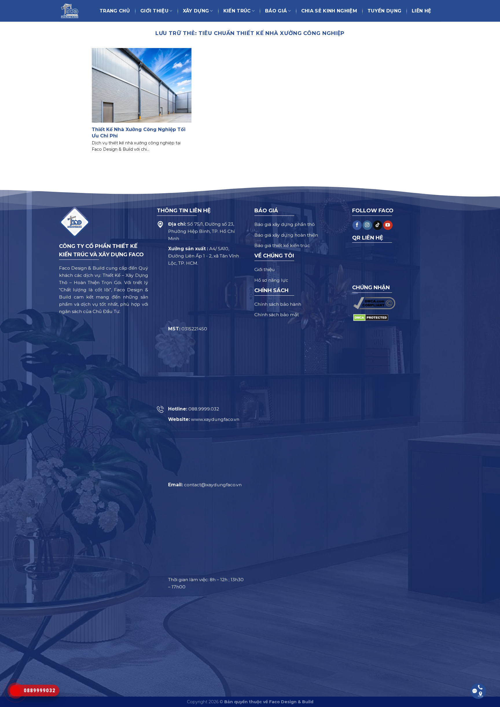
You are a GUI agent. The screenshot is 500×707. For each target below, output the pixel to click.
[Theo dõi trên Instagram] (367, 225)
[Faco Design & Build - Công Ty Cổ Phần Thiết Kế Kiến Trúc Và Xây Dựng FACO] (72, 11)
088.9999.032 (203, 409)
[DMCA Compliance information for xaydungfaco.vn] (374, 302)
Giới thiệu (154, 11)
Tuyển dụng (384, 11)
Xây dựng (196, 11)
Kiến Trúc (237, 11)
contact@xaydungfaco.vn (213, 484)
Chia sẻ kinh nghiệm (329, 11)
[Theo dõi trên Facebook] (357, 225)
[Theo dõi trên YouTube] (387, 225)
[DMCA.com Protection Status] (370, 317)
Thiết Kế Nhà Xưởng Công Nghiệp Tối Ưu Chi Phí (138, 132)
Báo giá (276, 11)
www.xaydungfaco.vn (215, 419)
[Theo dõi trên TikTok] (377, 225)
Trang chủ (115, 11)
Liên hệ (421, 11)
